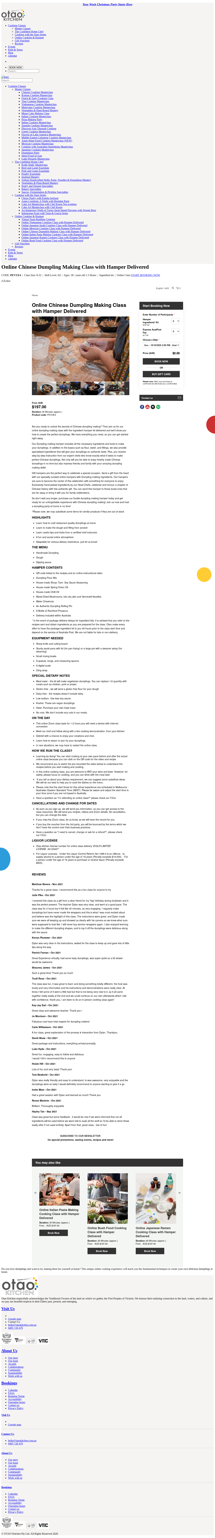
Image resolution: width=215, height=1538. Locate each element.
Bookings (9, 1383)
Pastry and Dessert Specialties (37, 186)
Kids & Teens (15, 49)
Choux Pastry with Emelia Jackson (40, 198)
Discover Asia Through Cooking (39, 128)
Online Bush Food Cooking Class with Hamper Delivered (52, 240)
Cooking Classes (17, 25)
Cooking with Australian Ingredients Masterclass (47, 146)
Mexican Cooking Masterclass (38, 143)
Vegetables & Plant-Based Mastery (40, 110)
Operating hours (16, 1402)
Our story (13, 1357)
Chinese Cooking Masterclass (37, 92)
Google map (14, 1318)
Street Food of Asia (32, 155)
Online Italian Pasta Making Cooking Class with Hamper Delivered (57, 234)
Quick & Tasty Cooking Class (37, 98)
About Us (9, 1351)
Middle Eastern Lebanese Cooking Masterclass (46, 137)
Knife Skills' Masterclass (35, 164)
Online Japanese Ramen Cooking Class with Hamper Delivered (55, 237)
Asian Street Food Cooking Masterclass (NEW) (47, 140)
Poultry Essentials (31, 174)
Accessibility (15, 1399)
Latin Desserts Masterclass (36, 158)
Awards (12, 1363)
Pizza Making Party (32, 119)
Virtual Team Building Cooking (38, 219)
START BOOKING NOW (145, 275)
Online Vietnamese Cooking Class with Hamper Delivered (53, 222)
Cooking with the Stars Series (30, 34)
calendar (12, 55)
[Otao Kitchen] (13, 20)
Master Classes (23, 28)
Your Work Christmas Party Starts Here (107, 4)
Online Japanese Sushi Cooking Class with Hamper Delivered (54, 225)
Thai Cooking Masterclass (35, 101)
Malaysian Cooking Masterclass (38, 107)
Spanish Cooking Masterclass (37, 125)
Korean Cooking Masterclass (37, 95)
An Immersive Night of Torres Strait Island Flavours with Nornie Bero (59, 210)
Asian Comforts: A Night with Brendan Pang (45, 201)
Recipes (19, 43)
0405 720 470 (15, 1327)
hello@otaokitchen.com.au (22, 1324)
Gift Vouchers (22, 40)
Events (11, 46)
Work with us (15, 1376)
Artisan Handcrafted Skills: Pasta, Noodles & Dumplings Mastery (56, 180)
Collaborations (16, 1366)
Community (14, 1370)
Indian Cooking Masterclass (36, 116)
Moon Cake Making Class (35, 113)
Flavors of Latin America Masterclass (41, 134)
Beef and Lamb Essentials (35, 167)
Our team (13, 1360)
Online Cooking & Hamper (29, 37)
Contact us (13, 1405)
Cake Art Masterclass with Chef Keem (42, 207)
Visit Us (8, 1308)
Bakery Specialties (31, 189)
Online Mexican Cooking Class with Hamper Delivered (51, 228)
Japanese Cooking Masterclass (38, 149)
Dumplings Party (30, 152)
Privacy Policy (16, 1408)
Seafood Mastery (30, 177)
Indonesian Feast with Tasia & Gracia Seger (45, 213)
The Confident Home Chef (29, 31)
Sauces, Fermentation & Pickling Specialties (45, 192)
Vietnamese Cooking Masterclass (39, 104)
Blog (10, 52)
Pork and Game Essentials (35, 170)
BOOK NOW (15, 67)
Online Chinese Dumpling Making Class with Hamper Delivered (56, 231)
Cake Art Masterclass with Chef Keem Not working (49, 204)
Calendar (13, 1390)
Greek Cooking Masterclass (36, 131)
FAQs (11, 1393)
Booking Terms (16, 1396)
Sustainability (15, 1373)
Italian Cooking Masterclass (36, 122)
